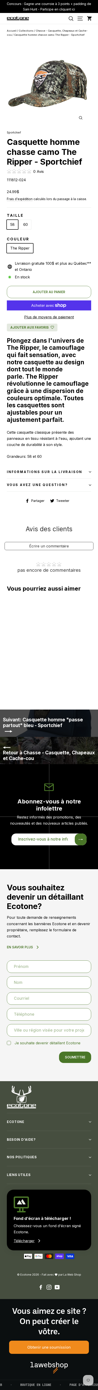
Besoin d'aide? (21, 1139)
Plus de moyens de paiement (49, 317)
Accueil (11, 30)
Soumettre (75, 1057)
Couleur (18, 239)
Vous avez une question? (37, 485)
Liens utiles (19, 1175)
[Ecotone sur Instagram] (49, 1287)
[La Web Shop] (49, 1367)
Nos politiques (22, 1157)
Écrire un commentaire (49, 546)
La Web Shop (72, 1274)
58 (12, 224)
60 (25, 224)
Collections (26, 30)
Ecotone (15, 1122)
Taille (15, 215)
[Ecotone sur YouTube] (57, 1287)
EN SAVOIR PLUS (20, 947)
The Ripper (20, 248)
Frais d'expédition (20, 199)
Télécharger (24, 1241)
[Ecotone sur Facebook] (40, 1287)
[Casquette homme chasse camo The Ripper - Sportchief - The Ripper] (7, 687)
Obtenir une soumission (49, 1347)
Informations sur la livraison (44, 472)
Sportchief (14, 132)
